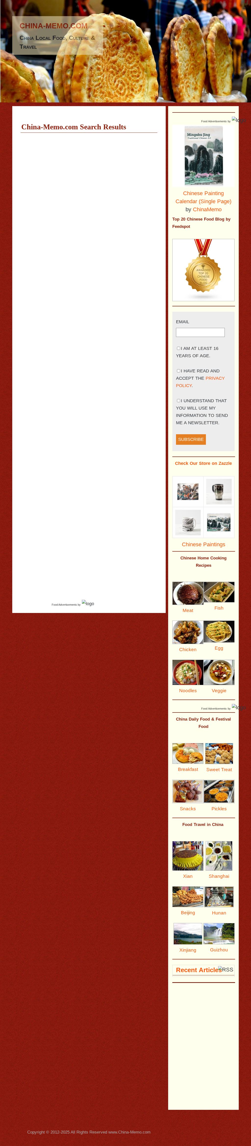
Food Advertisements (64, 604)
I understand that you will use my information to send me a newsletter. (202, 411)
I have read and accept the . (200, 378)
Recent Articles (199, 970)
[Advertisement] (114, 1122)
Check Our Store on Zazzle (203, 463)
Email (182, 321)
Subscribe (191, 439)
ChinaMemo (207, 209)
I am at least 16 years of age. (197, 352)
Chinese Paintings (203, 544)
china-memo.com (54, 26)
